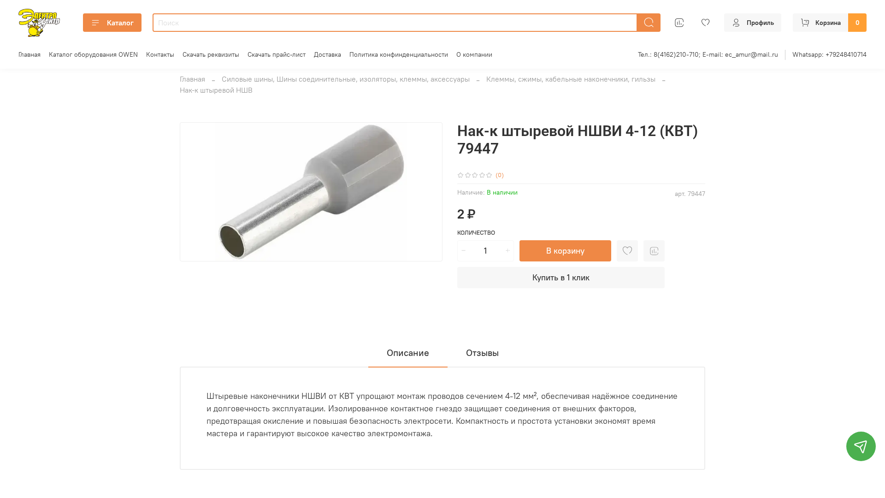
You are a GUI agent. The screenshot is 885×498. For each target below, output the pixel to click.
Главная (29, 54)
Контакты (160, 54)
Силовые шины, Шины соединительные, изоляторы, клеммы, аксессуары (346, 78)
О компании (474, 54)
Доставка (327, 54)
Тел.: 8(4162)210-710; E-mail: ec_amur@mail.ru (708, 54)
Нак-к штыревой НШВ (216, 90)
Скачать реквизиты (211, 54)
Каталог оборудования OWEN (93, 54)
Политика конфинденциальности (398, 54)
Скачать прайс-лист (277, 54)
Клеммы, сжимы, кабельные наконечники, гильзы (570, 78)
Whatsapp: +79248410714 (829, 54)
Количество (476, 232)
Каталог (120, 22)
